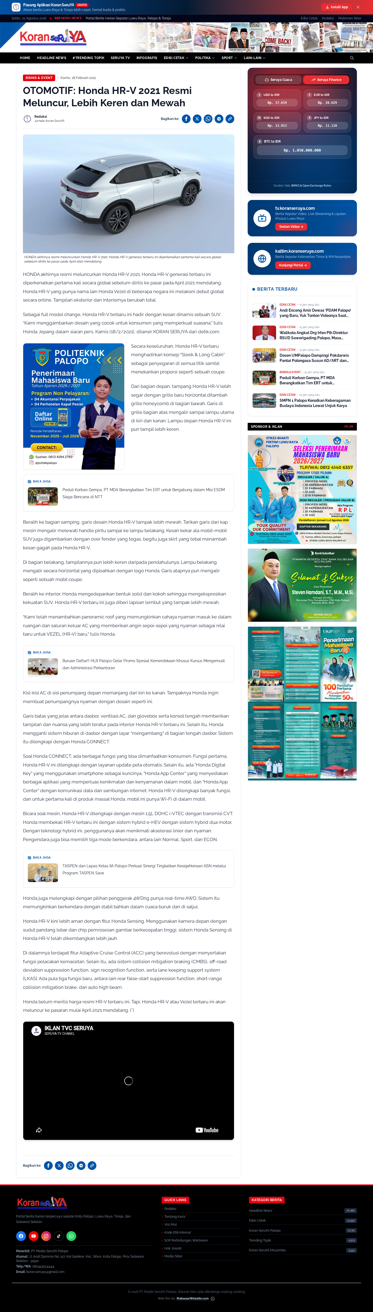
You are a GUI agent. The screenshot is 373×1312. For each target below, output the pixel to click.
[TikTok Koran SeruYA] (59, 1236)
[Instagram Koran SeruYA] (46, 1236)
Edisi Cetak (309, 18)
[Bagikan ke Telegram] (219, 118)
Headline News (260, 1211)
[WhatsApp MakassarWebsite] (212, 1298)
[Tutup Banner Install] (358, 7)
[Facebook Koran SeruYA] (21, 1236)
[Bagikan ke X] (197, 118)
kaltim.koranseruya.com (299, 251)
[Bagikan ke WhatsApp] (208, 118)
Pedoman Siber (349, 18)
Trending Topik (260, 1240)
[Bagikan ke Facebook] (186, 118)
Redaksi (328, 18)
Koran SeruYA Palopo (265, 1231)
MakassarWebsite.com (193, 1298)
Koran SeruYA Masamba (267, 1250)
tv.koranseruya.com (295, 208)
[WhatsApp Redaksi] (71, 1236)
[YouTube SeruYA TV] (34, 1236)
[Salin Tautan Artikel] (230, 118)
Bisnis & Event (39, 78)
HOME (25, 58)
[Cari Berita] (352, 58)
